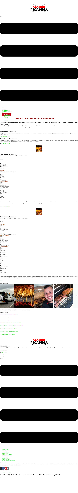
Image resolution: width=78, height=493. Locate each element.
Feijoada (5, 111)
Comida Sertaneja (7, 115)
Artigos (5, 114)
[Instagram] (1, 468)
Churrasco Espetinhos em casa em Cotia (7, 334)
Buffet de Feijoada (5, 452)
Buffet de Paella (5, 457)
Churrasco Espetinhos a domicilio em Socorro (8, 328)
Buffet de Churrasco (5, 449)
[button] (39, 61)
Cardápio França (7, 118)
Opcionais (5, 120)
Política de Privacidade (4, 470)
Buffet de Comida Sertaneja (7, 455)
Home (3, 107)
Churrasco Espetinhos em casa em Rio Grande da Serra (10, 322)
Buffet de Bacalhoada (6, 458)
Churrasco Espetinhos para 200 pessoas (7, 319)
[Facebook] (3, 468)
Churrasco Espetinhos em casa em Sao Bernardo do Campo (11, 325)
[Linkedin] (8, 468)
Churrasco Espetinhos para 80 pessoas (7, 317)
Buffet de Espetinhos (6, 450)
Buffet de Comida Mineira (7, 454)
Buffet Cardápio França (6, 459)
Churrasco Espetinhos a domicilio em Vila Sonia (9, 314)
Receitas (5, 115)
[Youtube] (6, 468)
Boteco (5, 112)
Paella (5, 116)
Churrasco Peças (7, 110)
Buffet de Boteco (5, 453)
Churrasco (4, 109)
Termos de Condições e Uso (5, 472)
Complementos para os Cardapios (8, 460)
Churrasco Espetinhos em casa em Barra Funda (9, 331)
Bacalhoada (6, 117)
